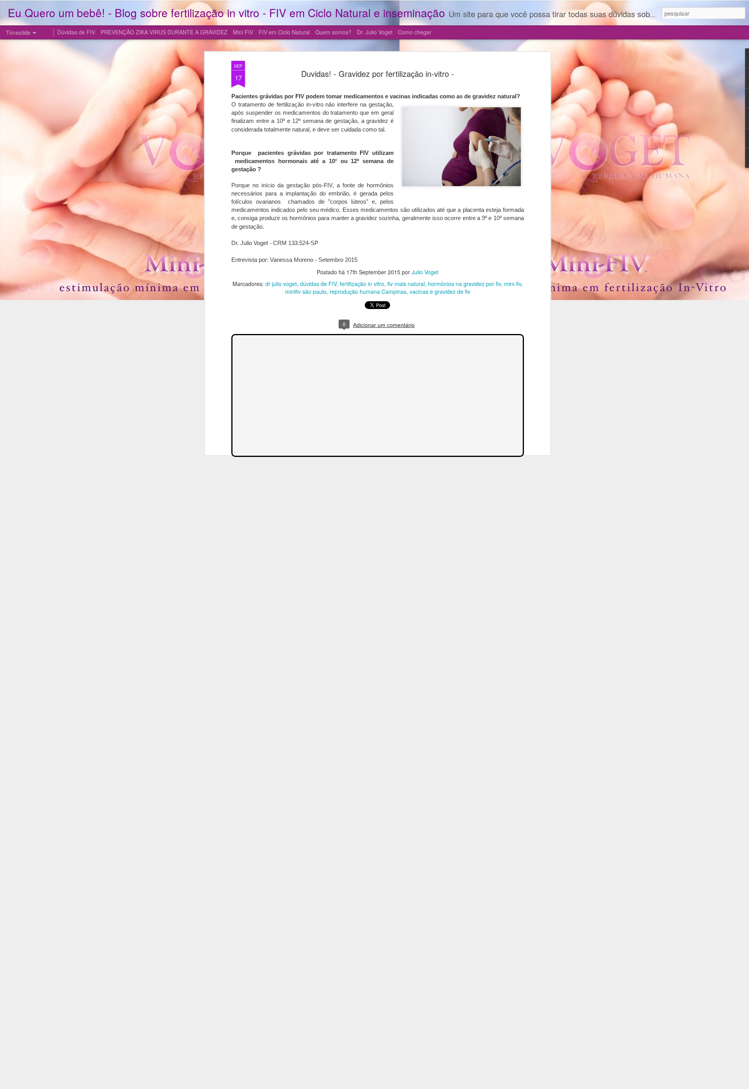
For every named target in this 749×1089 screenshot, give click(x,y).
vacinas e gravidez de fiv (440, 291)
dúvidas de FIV (318, 284)
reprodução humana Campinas (368, 291)
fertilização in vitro (362, 284)
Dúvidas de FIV (76, 32)
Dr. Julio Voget (374, 32)
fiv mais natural (406, 284)
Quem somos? (333, 32)
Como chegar (414, 32)
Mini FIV (243, 32)
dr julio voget (281, 284)
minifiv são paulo (306, 291)
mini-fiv (512, 284)
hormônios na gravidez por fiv (464, 284)
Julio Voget (425, 272)
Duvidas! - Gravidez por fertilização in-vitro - (377, 73)
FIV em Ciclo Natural (284, 32)
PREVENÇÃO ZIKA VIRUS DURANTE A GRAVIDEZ (164, 32)
